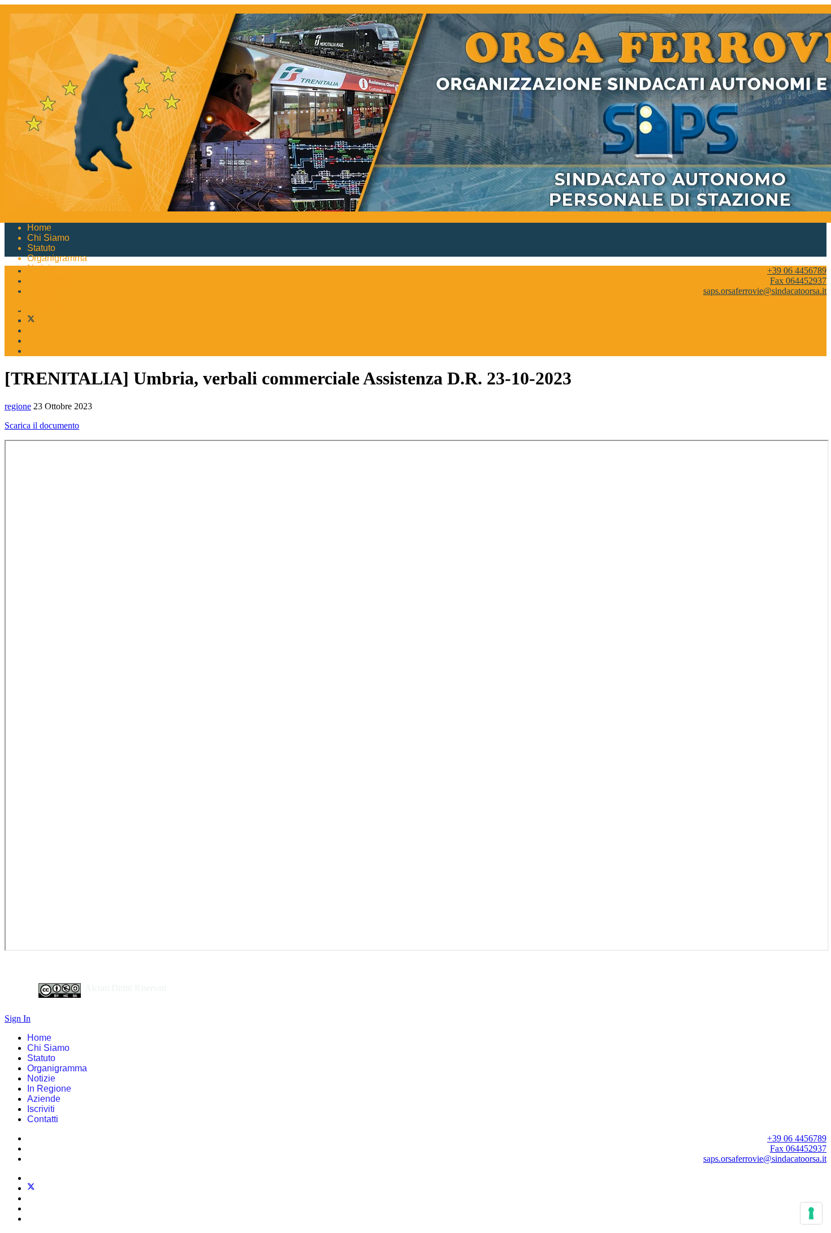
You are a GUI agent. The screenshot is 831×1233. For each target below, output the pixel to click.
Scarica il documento (42, 425)
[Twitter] (31, 320)
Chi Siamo (48, 238)
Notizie (41, 268)
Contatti (42, 309)
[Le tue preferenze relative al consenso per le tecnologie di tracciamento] (811, 1213)
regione (18, 406)
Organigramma (57, 258)
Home (39, 227)
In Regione (49, 278)
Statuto (41, 248)
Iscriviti (41, 299)
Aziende (43, 288)
